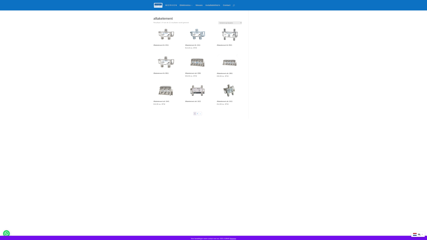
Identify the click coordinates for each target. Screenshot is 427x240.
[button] (6, 233)
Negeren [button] (233, 238)
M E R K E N (171, 5)
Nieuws (199, 5)
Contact (226, 5)
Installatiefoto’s (212, 5)
